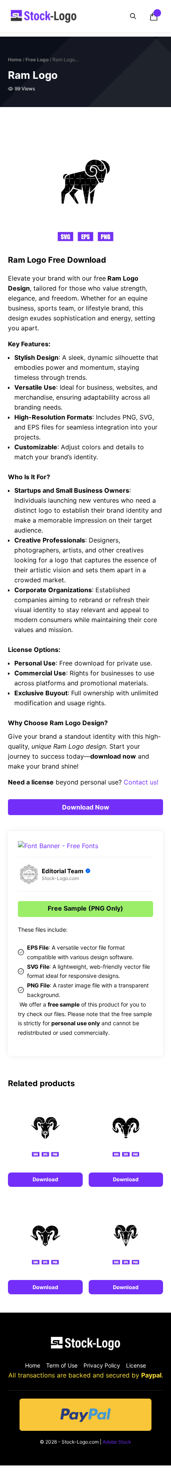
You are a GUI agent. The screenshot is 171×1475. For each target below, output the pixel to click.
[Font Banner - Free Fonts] (58, 846)
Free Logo (37, 59)
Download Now (85, 807)
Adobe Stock (117, 1442)
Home (14, 59)
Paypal (151, 1375)
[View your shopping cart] (153, 16)
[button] (133, 16)
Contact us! (141, 782)
